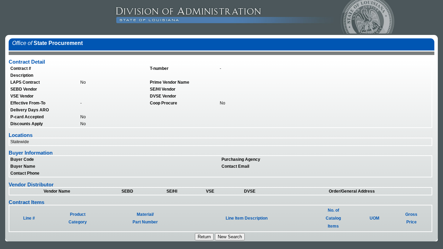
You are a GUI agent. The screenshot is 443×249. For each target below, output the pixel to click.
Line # (29, 218)
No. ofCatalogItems (333, 218)
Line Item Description (247, 218)
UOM (374, 218)
